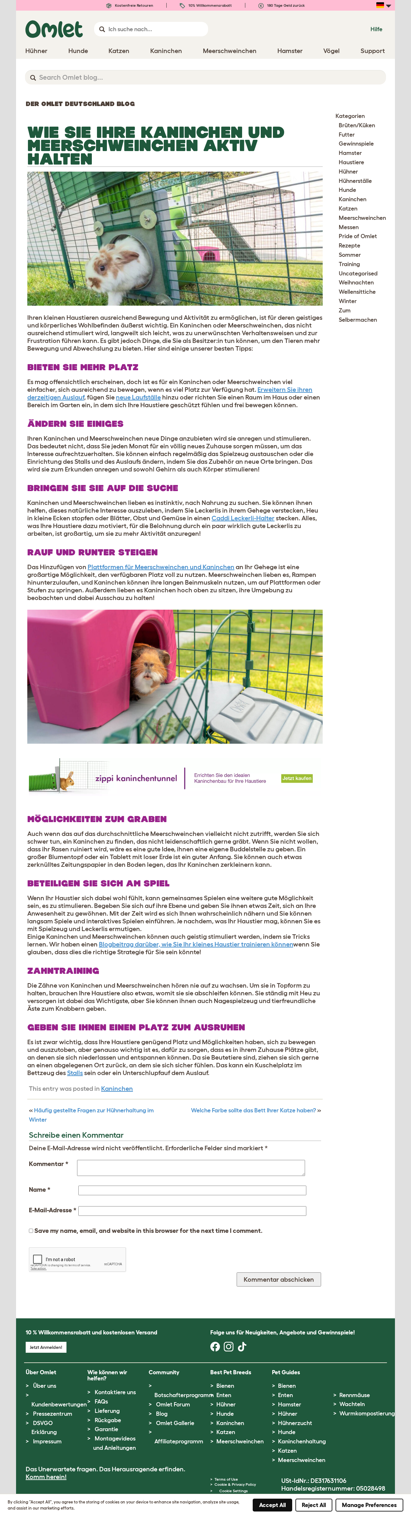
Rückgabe (108, 1420)
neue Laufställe (138, 397)
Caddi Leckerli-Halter (243, 518)
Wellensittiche (357, 292)
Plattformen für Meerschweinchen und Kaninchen (161, 566)
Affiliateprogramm (178, 1441)
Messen (349, 227)
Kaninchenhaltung (302, 1441)
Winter (348, 301)
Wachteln (352, 1404)
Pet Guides (286, 1372)
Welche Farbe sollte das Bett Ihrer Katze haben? (253, 1110)
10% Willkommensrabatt (210, 5)
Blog (162, 1414)
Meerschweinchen (362, 218)
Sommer (350, 255)
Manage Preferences (369, 1505)
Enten (223, 1395)
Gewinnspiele (356, 143)
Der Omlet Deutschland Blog (80, 103)
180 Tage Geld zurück (285, 5)
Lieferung (107, 1411)
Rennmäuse (354, 1395)
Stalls (75, 1072)
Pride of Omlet (358, 236)
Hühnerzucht (295, 1423)
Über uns (44, 1386)
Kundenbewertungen (59, 1404)
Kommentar (48, 1163)
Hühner (348, 171)
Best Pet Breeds (230, 1372)
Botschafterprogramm (184, 1395)
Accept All (272, 1505)
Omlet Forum (173, 1404)
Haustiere (351, 162)
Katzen (348, 208)
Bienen (225, 1386)
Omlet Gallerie (175, 1423)
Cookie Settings (233, 1491)
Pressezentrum (52, 1414)
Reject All (314, 1505)
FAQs (101, 1401)
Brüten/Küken (357, 125)
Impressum (47, 1441)
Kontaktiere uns (115, 1392)
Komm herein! (46, 1476)
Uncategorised (358, 273)
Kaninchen (117, 1088)
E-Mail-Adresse (52, 1210)
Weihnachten (356, 282)
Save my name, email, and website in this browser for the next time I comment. (148, 1230)
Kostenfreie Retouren (133, 5)
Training (349, 264)
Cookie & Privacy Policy (235, 1484)
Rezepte (349, 245)
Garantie (106, 1429)
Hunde (347, 190)
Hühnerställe (355, 181)
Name (39, 1189)
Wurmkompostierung (367, 1413)
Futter (347, 134)
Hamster (350, 153)
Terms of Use (226, 1479)
